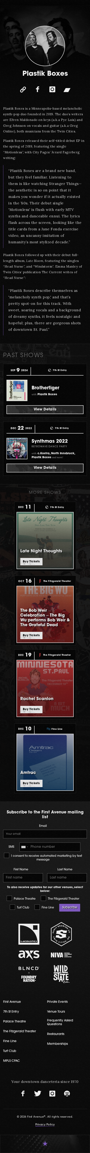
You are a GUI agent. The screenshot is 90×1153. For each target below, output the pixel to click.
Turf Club (22, 907)
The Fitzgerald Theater (63, 899)
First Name (21, 869)
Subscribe (69, 907)
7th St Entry (11, 1011)
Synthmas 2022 (50, 441)
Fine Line (47, 907)
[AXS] (29, 954)
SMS (11, 847)
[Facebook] (37, 89)
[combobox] (24, 847)
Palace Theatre (24, 899)
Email (43, 826)
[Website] (23, 89)
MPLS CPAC (11, 1061)
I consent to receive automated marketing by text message (46, 858)
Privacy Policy (45, 1125)
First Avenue (12, 1002)
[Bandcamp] (67, 89)
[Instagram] (52, 89)
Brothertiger (45, 388)
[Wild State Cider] (61, 974)
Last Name (64, 869)
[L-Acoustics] (29, 934)
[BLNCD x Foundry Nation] (29, 974)
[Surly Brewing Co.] (61, 934)
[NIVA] (61, 955)
